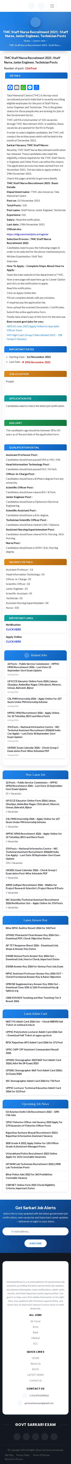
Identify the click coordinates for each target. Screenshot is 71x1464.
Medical (35, 1338)
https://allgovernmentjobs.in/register (28, 234)
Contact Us (36, 1380)
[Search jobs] (41, 6)
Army (35, 1326)
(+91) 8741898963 (39, 1395)
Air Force (35, 1321)
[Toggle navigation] (52, 6)
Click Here (13, 629)
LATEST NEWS (35, 1374)
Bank (35, 1332)
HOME (35, 1358)
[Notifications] (31, 6)
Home (27, 40)
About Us (36, 1363)
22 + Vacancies (34, 788)
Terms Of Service (41, 1455)
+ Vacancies (33, 806)
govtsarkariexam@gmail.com (39, 1403)
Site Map (9, 1455)
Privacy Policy (23, 1455)
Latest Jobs (39, 40)
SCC (35, 1343)
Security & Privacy (14, 1459)
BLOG (35, 1369)
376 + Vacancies (33, 855)
